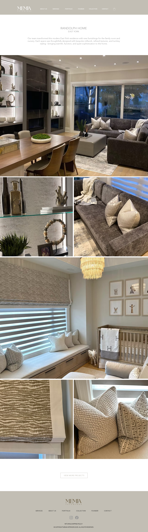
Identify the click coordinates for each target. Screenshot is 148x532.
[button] (114, 9)
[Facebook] (77, 517)
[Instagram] (71, 517)
